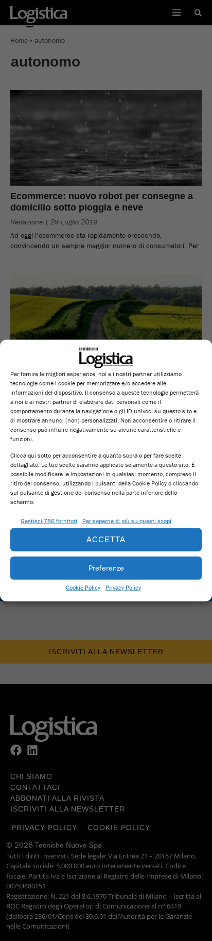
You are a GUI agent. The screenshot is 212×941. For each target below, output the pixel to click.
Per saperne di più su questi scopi (126, 520)
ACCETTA (106, 539)
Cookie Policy (83, 587)
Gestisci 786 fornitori (49, 520)
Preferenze (106, 568)
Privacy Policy (123, 587)
